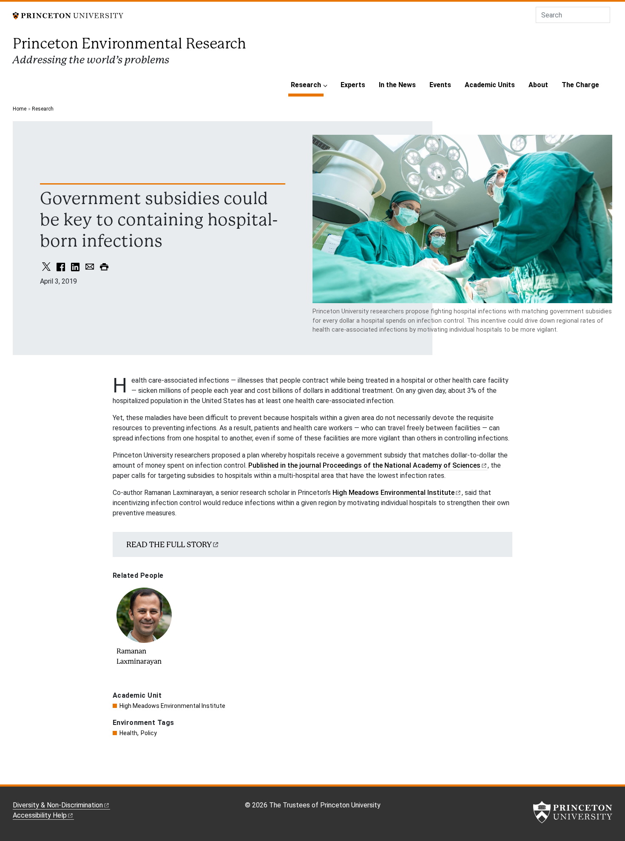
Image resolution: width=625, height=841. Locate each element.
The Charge (580, 85)
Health (128, 733)
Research (307, 84)
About (538, 85)
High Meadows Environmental (393, 493)
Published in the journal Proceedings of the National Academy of (364, 465)
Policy (149, 733)
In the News (397, 85)
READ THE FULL (169, 544)
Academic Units (490, 85)
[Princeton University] (68, 15)
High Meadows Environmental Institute (172, 705)
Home (19, 109)
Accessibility (40, 815)
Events (440, 85)
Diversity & (58, 805)
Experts (353, 85)
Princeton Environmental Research (129, 43)
